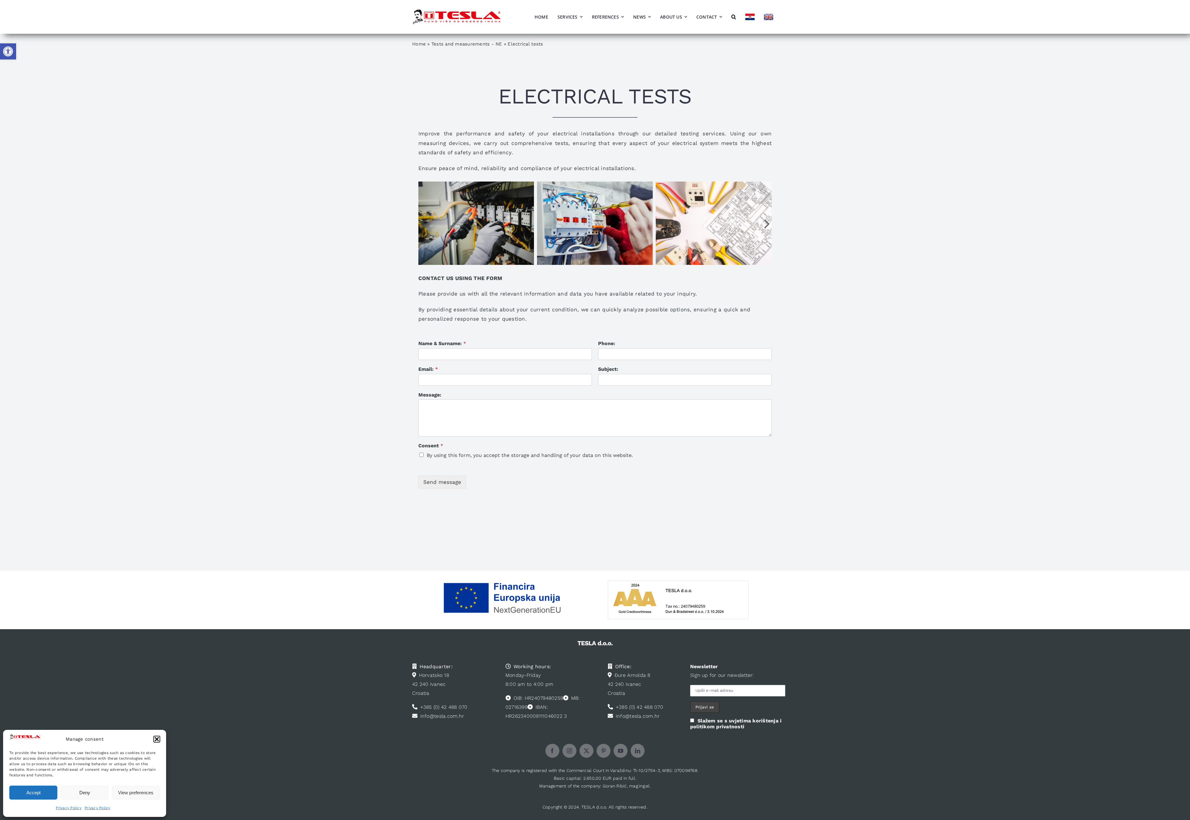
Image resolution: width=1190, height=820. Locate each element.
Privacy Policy (69, 808)
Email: (428, 369)
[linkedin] (638, 751)
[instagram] (569, 751)
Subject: (608, 369)
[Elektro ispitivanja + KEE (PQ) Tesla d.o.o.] (476, 223)
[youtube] (621, 751)
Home (419, 44)
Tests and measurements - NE (466, 44)
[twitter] (586, 751)
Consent (430, 446)
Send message (442, 482)
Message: (429, 395)
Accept (33, 792)
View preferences (135, 792)
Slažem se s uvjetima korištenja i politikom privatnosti (736, 724)
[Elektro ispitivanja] (595, 223)
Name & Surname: (442, 343)
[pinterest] (603, 751)
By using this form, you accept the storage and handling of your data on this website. (530, 455)
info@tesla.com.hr (442, 716)
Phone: (606, 343)
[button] (8, 51)
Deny (84, 792)
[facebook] (552, 751)
